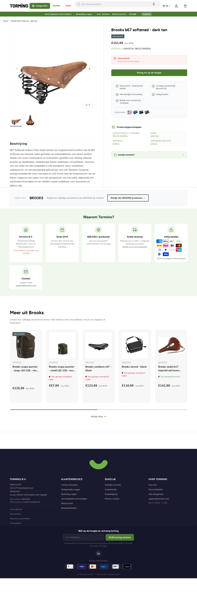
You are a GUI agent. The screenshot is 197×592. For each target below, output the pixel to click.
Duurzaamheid (156, 489)
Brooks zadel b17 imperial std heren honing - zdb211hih (169, 370)
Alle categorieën (156, 494)
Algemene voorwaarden (20, 518)
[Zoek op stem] (154, 4)
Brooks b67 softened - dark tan (24, 21)
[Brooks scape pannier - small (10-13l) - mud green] (62, 345)
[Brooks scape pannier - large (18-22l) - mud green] (25, 345)
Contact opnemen (69, 485)
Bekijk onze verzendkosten (135, 247)
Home (5, 21)
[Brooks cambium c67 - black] (98, 345)
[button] (185, 5)
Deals (68, 5)
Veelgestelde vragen (70, 489)
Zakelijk (132, 14)
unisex (154, 144)
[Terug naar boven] (98, 464)
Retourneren (67, 503)
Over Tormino (103, 14)
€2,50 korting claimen (120, 537)
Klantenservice (119, 14)
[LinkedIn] (98, 553)
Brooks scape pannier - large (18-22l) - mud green (25, 370)
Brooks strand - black (134, 366)
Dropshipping (111, 494)
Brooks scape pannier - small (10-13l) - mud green (62, 370)
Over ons (153, 485)
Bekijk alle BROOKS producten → (128, 198)
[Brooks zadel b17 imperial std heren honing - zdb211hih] (171, 345)
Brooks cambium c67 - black (98, 368)
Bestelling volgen (84, 14)
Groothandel (111, 489)
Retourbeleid (15, 514)
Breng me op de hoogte (149, 72)
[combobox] (117, 4)
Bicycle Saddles (120, 136)
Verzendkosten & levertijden (58, 14)
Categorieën (42, 5)
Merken (56, 5)
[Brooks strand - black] (135, 345)
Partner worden (112, 498)
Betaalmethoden (69, 508)
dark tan (155, 136)
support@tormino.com (26, 285)
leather (116, 144)
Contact (146, 14)
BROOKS (116, 48)
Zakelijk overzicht (113, 485)
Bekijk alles (97, 416)
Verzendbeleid (16, 509)
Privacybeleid (15, 523)
